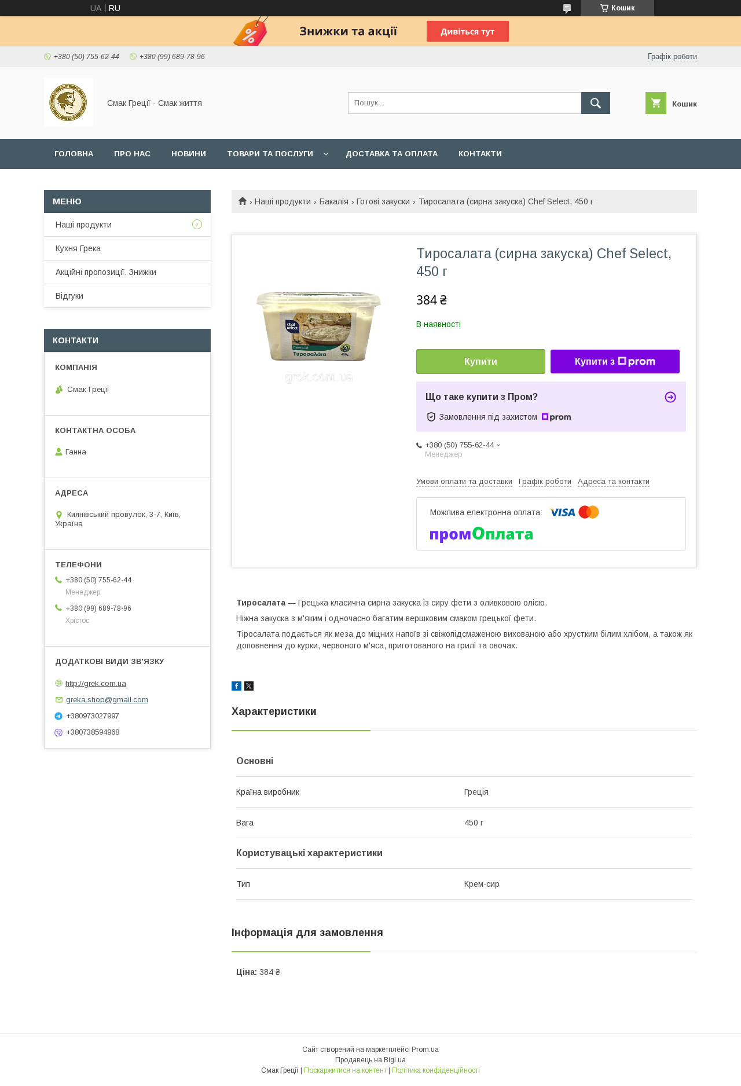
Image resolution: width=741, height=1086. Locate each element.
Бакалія (334, 201)
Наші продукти (283, 201)
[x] (249, 687)
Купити (480, 361)
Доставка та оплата (392, 153)
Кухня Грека (78, 248)
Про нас (132, 153)
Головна (73, 153)
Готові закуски (383, 201)
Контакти (480, 153)
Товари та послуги (270, 153)
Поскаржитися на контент (345, 1070)
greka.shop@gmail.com (107, 699)
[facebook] (236, 687)
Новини (188, 153)
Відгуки (69, 295)
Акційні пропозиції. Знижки (106, 272)
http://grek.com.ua (95, 682)
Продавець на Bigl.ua (370, 1060)
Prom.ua (425, 1049)
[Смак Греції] (68, 124)
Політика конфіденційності (436, 1070)
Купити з (595, 361)
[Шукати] (595, 103)
